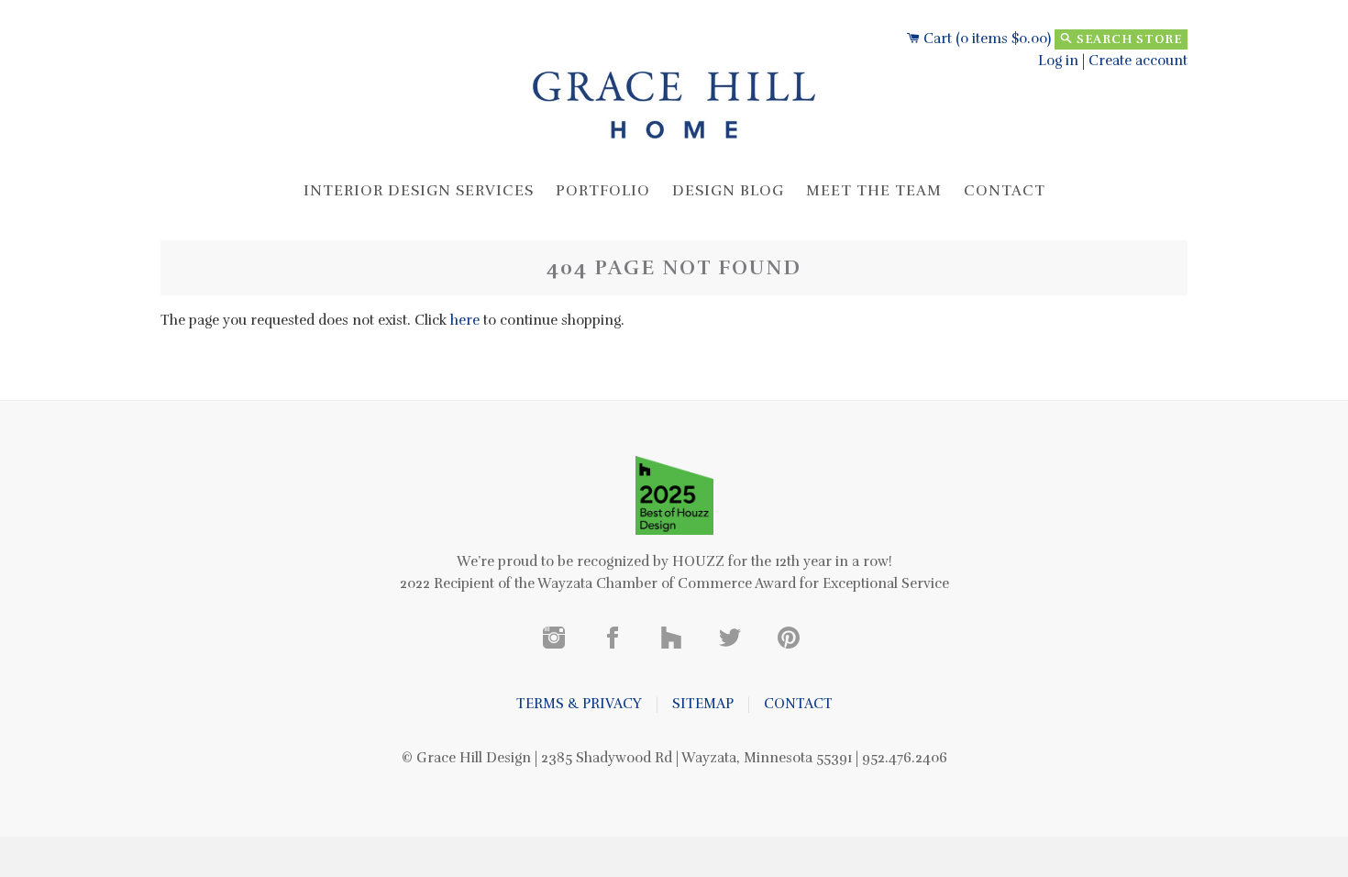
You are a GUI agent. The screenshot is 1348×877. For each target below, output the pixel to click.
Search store (1127, 39)
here (465, 320)
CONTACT (798, 703)
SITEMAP (703, 703)
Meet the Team (874, 191)
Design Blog (728, 191)
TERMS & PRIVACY (579, 703)
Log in (1058, 60)
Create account (1138, 60)
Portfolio (603, 191)
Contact (1004, 191)
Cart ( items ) (985, 38)
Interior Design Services (419, 191)
